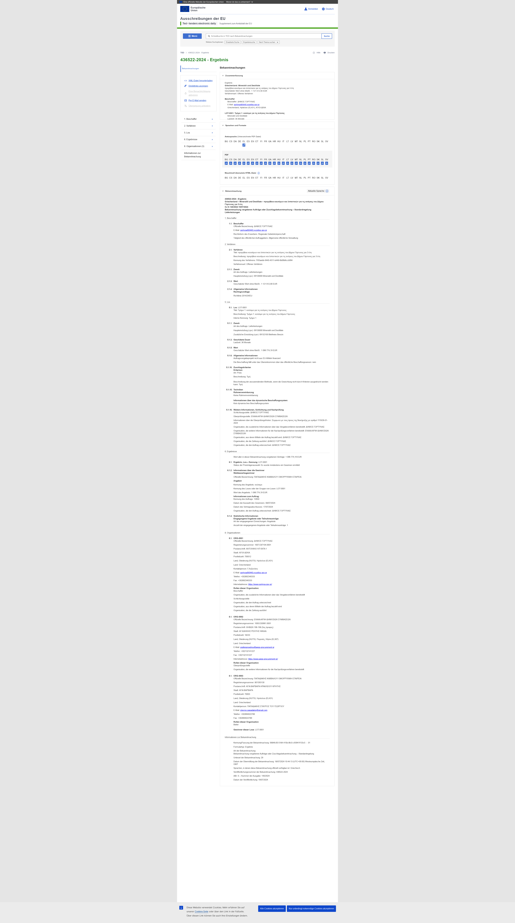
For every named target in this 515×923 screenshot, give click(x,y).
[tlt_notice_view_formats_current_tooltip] (327, 191)
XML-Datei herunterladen (201, 80)
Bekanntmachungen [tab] (190, 68)
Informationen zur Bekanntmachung (192, 155)
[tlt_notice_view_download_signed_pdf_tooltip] (243, 145)
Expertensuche (249, 42)
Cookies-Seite (201, 911)
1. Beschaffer (190, 119)
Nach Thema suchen (267, 42)
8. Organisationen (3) (194, 146)
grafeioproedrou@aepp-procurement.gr (257, 647)
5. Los (187, 133)
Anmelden (313, 9)
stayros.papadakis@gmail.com (253, 710)
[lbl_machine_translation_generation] (259, 173)
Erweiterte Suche (232, 42)
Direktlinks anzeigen (198, 86)
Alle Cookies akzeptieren (272, 908)
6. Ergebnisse (190, 139)
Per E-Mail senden (197, 100)
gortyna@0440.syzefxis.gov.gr (247, 104)
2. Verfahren (190, 126)
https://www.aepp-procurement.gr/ (263, 659)
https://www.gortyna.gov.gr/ (260, 584)
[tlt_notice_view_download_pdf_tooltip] (226, 163)
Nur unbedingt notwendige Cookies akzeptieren (311, 908)
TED (182, 53)
